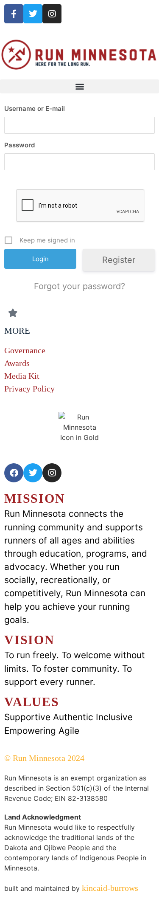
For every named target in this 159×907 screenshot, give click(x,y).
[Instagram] (51, 13)
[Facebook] (13, 472)
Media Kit (21, 375)
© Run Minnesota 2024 (44, 758)
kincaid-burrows (109, 888)
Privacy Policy (29, 388)
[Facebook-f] (13, 13)
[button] (79, 86)
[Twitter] (32, 13)
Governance (24, 350)
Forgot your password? (79, 286)
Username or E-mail (34, 108)
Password (19, 145)
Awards (17, 363)
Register (118, 260)
